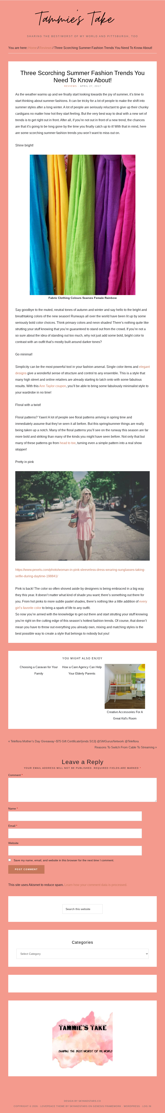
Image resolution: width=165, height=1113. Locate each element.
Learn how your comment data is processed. (95, 885)
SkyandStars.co (89, 1101)
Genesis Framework (107, 1106)
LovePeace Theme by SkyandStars (64, 1106)
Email (12, 825)
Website (13, 843)
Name (13, 808)
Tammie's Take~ (82, 19)
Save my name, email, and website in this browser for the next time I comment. (64, 860)
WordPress (132, 1106)
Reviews (70, 86)
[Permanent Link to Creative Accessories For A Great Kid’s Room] (125, 667)
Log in (146, 1106)
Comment (15, 775)
